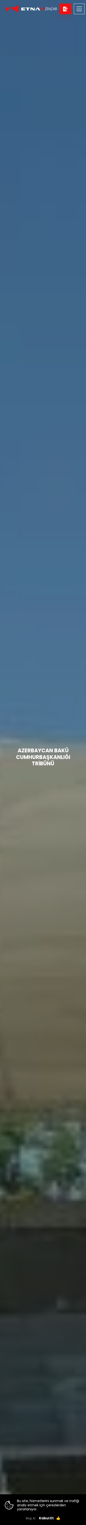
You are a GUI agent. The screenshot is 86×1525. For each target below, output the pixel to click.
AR (55, 9)
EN (49, 9)
